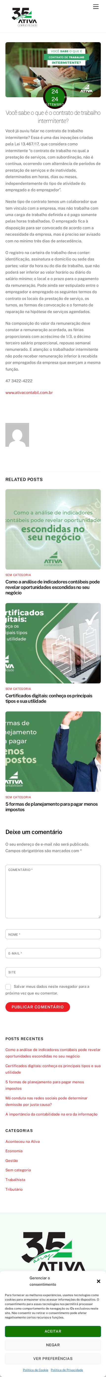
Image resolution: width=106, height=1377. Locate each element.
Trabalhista (15, 1180)
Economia (13, 1151)
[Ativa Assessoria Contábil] (24, 26)
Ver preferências (53, 1358)
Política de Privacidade (67, 1370)
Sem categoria (18, 575)
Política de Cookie (35, 1370)
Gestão (11, 1160)
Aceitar (53, 1331)
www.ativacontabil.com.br (29, 392)
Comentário (20, 870)
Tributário (14, 1189)
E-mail (15, 953)
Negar (53, 1345)
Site (12, 972)
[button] (98, 1281)
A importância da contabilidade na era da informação (51, 1114)
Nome (14, 934)
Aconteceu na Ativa (22, 1141)
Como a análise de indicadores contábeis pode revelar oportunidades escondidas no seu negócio (52, 587)
